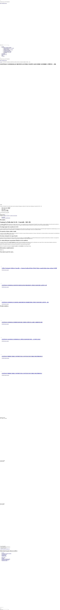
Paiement (3, 558)
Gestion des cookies (4, 560)
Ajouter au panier (2, 214)
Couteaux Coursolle (6, 215)
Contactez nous (4, 555)
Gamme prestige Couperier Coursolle (9, 48)
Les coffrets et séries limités (13, 215)
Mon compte (2, 3)
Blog (2, 55)
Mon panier (5, 3)
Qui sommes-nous (4, 54)
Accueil (3, 46)
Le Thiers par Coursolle (7, 50)
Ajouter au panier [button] (6, 304)
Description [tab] (3, 217)
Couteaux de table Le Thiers (7, 51)
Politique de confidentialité (5, 559)
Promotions (3, 53)
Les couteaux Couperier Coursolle (6, 47)
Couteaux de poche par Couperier (8, 49)
